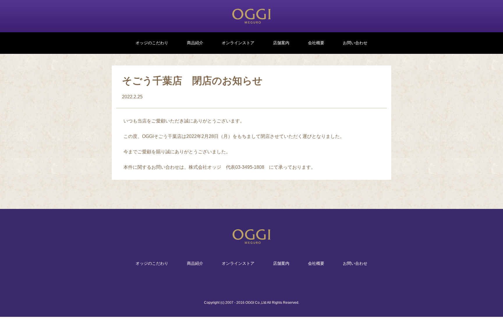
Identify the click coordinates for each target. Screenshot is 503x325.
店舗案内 (281, 42)
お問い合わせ (355, 42)
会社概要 (316, 42)
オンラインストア (238, 42)
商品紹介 (195, 42)
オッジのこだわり (152, 42)
